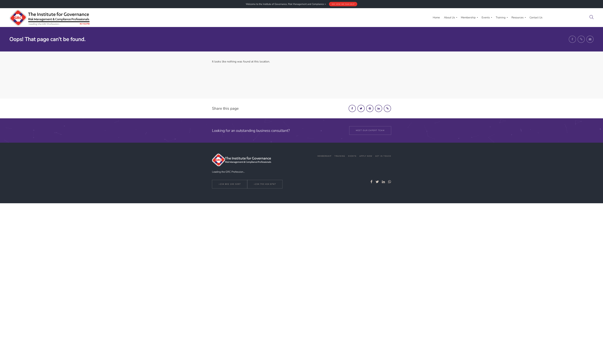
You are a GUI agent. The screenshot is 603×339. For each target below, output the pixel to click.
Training (339, 156)
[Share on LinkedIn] (378, 108)
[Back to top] (592, 329)
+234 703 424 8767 (265, 184)
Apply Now (365, 156)
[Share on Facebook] (352, 108)
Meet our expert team (370, 130)
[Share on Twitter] (361, 108)
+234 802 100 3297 (230, 184)
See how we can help (343, 4)
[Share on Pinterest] (369, 108)
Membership (324, 156)
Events (352, 156)
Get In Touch (383, 156)
